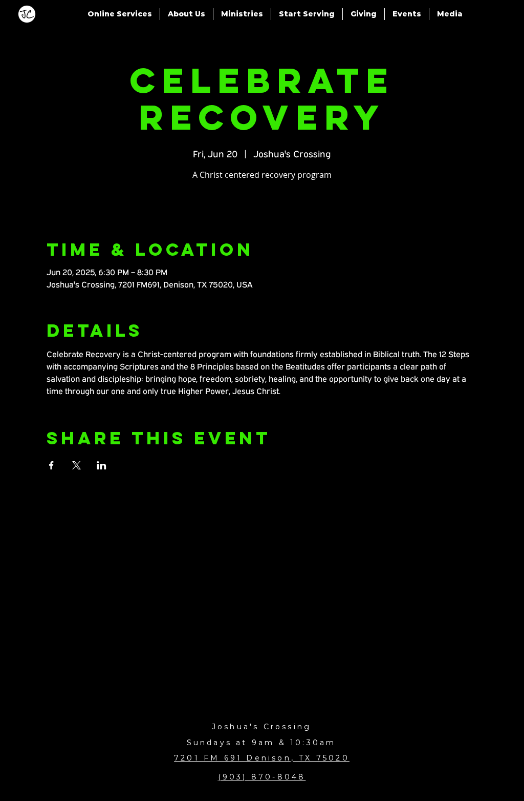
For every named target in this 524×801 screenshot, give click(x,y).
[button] (120, 14)
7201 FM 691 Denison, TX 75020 (262, 758)
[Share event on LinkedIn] (101, 465)
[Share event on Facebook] (51, 465)
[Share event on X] (76, 465)
